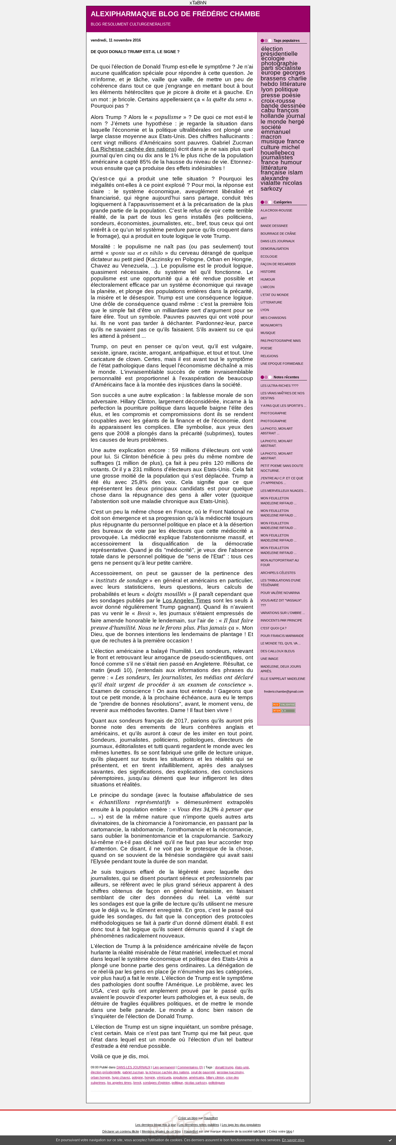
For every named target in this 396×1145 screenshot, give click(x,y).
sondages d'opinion (156, 1082)
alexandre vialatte (275, 180)
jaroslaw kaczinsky (230, 1072)
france (270, 162)
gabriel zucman (133, 1072)
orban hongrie (100, 1077)
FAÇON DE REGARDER (278, 264)
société (271, 127)
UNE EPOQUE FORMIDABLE (282, 363)
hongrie (150, 1077)
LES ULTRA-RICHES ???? (279, 385)
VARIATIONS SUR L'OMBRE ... (283, 613)
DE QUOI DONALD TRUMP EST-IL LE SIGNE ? (135, 52)
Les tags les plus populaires (241, 1124)
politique (286, 89)
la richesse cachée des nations (167, 1072)
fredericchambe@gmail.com (284, 691)
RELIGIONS (269, 356)
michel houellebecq (280, 150)
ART (264, 218)
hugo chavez (121, 1077)
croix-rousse (278, 100)
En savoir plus (293, 1140)
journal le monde (283, 118)
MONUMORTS (271, 325)
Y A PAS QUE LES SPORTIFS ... (283, 405)
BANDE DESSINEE (274, 225)
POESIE (266, 348)
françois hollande (280, 113)
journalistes (277, 157)
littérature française (274, 170)
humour (291, 162)
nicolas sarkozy (281, 185)
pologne (137, 1077)
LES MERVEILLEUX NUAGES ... (284, 490)
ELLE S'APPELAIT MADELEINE (283, 678)
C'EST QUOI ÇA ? (273, 628)
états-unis (242, 1067)
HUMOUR (268, 279)
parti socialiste (281, 67)
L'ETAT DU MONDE (275, 295)
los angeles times (119, 1082)
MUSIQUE (268, 333)
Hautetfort (211, 1118)
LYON (265, 310)
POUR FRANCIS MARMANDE (282, 635)
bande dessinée (283, 105)
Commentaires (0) (190, 1067)
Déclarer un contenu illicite (120, 1131)
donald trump (224, 1067)
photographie (279, 63)
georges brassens (283, 75)
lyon (267, 89)
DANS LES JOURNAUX (278, 241)
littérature (293, 83)
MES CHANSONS (273, 317)
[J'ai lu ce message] (390, 1140)
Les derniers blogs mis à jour (155, 1124)
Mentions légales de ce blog (161, 1131)
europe (271, 72)
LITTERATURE (271, 302)
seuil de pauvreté (203, 1072)
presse (270, 95)
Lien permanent (164, 1067)
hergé (296, 121)
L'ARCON (268, 287)
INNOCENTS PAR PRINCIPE (281, 620)
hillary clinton (215, 1077)
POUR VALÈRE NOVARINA (280, 593)
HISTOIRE (268, 271)
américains (196, 1077)
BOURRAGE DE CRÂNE (278, 233)
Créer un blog (187, 1118)
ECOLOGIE (269, 256)
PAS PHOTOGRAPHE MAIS (281, 340)
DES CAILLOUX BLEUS (278, 651)
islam (295, 172)
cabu (268, 110)
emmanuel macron (275, 134)
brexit (137, 1082)
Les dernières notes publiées (199, 1124)
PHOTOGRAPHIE (273, 413)
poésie (291, 95)
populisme (180, 1077)
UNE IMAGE (269, 658)
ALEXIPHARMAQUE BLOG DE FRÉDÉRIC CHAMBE (175, 14)
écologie (273, 58)
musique (273, 141)
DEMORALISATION (275, 248)
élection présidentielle (279, 51)
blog (289, 1131)
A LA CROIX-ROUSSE (276, 210)
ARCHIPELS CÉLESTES (278, 573)
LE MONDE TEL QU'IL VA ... (281, 643)
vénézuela (164, 1077)
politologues (216, 1082)
